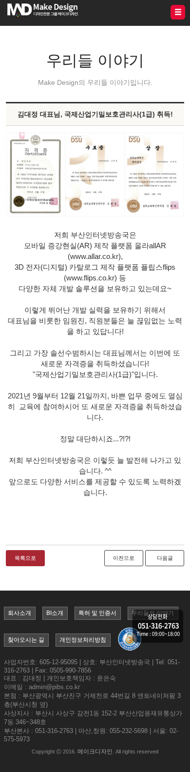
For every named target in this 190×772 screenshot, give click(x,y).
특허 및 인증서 (97, 613)
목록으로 (25, 558)
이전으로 (123, 558)
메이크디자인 (95, 751)
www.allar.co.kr (94, 256)
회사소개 (19, 613)
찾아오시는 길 (26, 639)
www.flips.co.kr (90, 278)
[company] (158, 627)
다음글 (165, 558)
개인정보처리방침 (82, 639)
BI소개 (54, 613)
